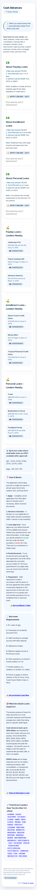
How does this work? (14, 102)
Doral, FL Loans (28, 883)
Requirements (11, 105)
